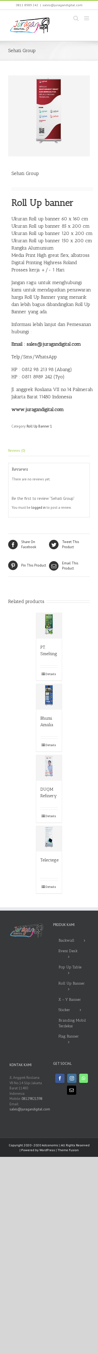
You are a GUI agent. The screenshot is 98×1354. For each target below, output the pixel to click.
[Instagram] (71, 1078)
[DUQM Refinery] (49, 768)
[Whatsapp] (83, 1078)
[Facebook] (60, 1078)
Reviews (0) (16, 450)
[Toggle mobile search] (76, 18)
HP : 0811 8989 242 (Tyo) (38, 377)
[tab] (49, 450)
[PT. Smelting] (49, 626)
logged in (38, 507)
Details (50, 674)
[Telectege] (49, 839)
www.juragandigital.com (37, 409)
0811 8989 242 (27, 5)
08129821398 (32, 1098)
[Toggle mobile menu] (87, 18)
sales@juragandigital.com (62, 5)
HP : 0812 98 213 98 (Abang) (41, 369)
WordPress (47, 1150)
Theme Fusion (68, 1150)
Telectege (49, 860)
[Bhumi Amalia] (49, 697)
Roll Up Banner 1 (39, 426)
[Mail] (71, 1090)
